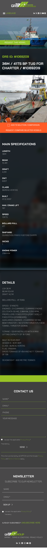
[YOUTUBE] (43, 13)
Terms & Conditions (20, 537)
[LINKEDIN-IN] (34, 13)
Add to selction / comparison (25, 125)
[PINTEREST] (45, 13)
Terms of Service (14, 459)
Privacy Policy (25, 440)
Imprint (7, 537)
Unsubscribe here (30, 522)
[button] (4, 13)
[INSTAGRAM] (41, 13)
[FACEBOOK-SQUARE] (38, 13)
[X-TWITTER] (36, 13)
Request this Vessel (15, 42)
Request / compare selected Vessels (23, 130)
